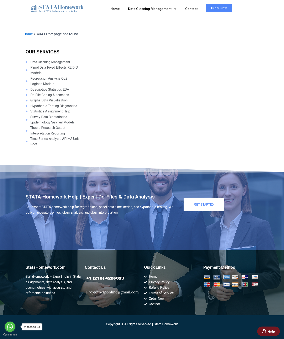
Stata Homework (166, 324)
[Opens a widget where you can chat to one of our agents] (268, 332)
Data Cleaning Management (150, 9)
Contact (191, 9)
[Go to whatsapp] (10, 327)
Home (115, 9)
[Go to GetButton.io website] (10, 334)
